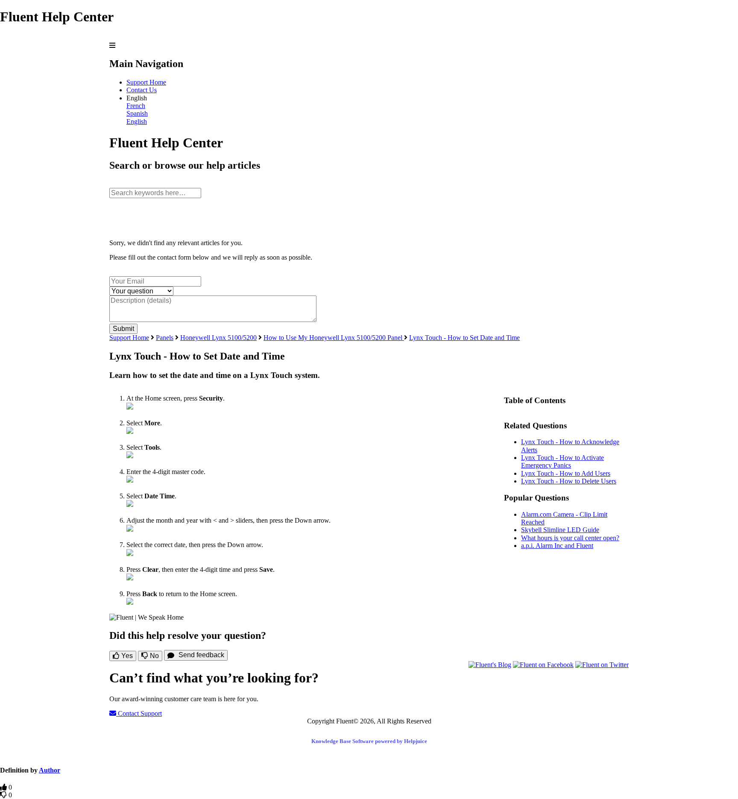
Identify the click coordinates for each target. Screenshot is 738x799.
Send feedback (201, 655)
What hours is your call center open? (570, 537)
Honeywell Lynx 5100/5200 (218, 337)
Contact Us (141, 90)
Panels (164, 337)
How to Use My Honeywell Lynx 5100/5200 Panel (334, 337)
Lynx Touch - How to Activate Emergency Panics (562, 461)
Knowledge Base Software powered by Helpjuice (369, 741)
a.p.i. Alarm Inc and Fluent (557, 545)
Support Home (146, 82)
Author (49, 770)
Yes (126, 655)
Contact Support (139, 713)
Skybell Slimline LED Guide (560, 529)
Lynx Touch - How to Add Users (565, 473)
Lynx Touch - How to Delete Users (568, 481)
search (117, 183)
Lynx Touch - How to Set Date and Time (464, 337)
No (153, 655)
